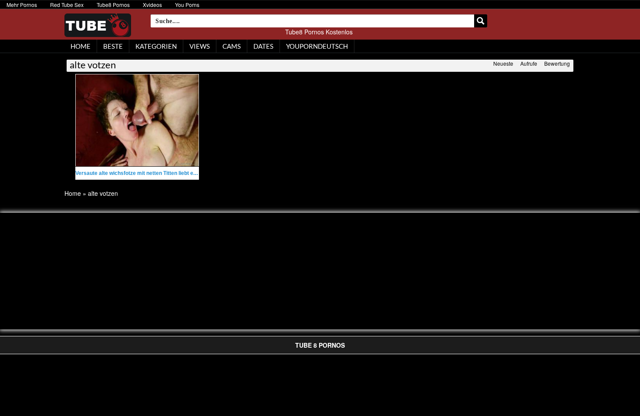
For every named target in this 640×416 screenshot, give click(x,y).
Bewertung (557, 63)
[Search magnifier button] (480, 20)
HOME (81, 46)
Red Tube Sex (67, 4)
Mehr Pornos (22, 4)
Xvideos (152, 4)
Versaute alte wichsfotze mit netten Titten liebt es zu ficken (147, 173)
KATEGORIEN (156, 46)
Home (72, 193)
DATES (263, 46)
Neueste (503, 63)
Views (199, 46)
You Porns (187, 4)
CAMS (231, 46)
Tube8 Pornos (113, 4)
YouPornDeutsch (317, 46)
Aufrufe (528, 63)
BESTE (113, 46)
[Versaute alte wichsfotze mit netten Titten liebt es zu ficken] (137, 120)
